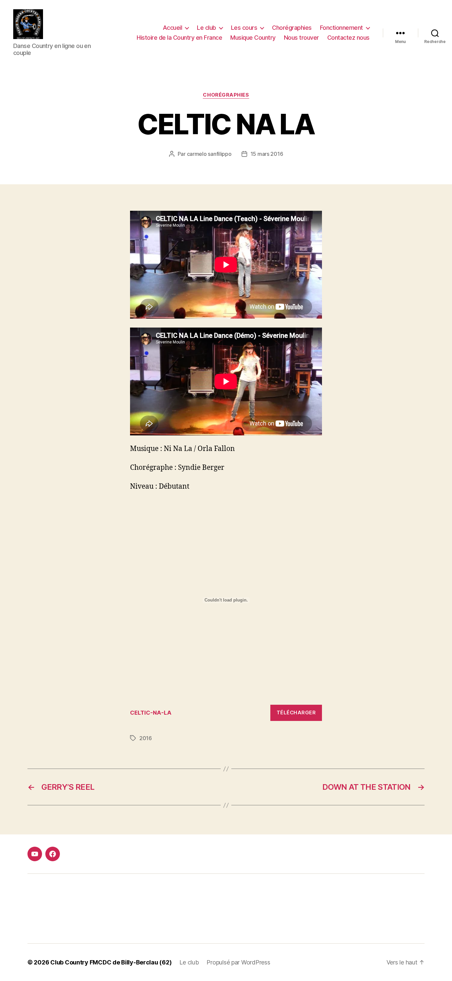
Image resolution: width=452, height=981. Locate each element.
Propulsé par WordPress (238, 962)
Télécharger (296, 712)
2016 (145, 738)
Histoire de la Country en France (179, 37)
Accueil (172, 27)
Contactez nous (348, 37)
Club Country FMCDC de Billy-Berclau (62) (110, 962)
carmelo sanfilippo (209, 154)
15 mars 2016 (266, 154)
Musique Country (253, 37)
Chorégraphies (292, 27)
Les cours (244, 27)
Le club (206, 27)
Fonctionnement (341, 27)
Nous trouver (301, 37)
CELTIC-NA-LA (150, 712)
